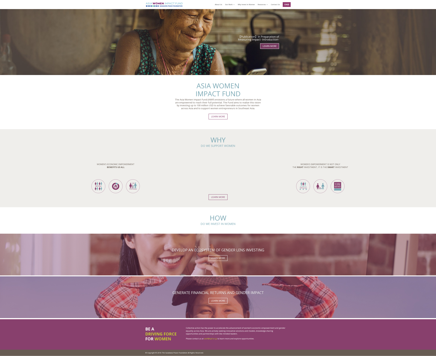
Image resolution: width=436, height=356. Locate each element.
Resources (262, 5)
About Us (218, 5)
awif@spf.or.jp (210, 338)
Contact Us (275, 5)
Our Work (229, 5)
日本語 (286, 4)
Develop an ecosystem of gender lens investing (218, 250)
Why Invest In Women (246, 5)
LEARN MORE (270, 46)
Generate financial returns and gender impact (218, 292)
